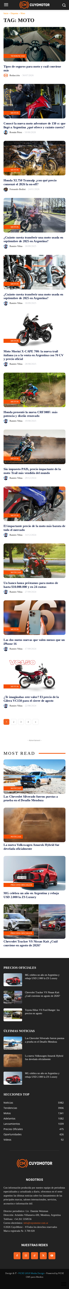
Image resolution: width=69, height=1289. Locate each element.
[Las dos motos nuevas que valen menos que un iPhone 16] (34, 617)
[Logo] (34, 4)
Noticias (16, 572)
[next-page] (36, 722)
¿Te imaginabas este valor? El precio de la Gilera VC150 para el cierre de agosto (31, 699)
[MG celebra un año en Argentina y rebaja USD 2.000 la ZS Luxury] (34, 873)
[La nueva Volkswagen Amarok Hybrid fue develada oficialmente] (34, 825)
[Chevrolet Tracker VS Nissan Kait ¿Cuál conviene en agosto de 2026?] (34, 921)
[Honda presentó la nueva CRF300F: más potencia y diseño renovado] (34, 390)
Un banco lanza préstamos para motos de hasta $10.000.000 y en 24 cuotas (31, 585)
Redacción (15, 75)
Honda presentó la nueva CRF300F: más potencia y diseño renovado (30, 414)
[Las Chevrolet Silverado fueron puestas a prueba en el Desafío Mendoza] (34, 776)
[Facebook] (17, 1255)
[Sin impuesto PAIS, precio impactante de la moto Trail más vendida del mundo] (34, 447)
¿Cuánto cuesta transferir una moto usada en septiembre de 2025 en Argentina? (33, 239)
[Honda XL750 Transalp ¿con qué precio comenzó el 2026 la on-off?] (34, 158)
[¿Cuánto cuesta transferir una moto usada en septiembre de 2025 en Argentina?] (34, 215)
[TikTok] (34, 1255)
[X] (43, 1255)
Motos (15, 113)
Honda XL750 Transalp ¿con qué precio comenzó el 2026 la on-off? (30, 182)
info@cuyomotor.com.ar (36, 1223)
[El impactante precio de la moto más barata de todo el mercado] (34, 503)
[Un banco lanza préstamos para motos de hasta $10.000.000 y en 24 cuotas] (34, 560)
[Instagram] (25, 1255)
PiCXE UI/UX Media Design (31, 1273)
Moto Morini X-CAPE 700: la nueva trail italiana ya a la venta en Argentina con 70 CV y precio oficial (34, 355)
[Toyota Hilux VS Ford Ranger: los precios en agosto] (13, 1014)
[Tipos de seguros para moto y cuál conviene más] (34, 44)
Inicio (6, 13)
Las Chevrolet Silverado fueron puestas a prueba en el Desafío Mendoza (31, 798)
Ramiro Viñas (16, 246)
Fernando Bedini (18, 189)
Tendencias (18, 56)
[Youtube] (51, 1255)
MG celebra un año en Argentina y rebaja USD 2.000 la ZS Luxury (31, 895)
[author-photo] (6, 75)
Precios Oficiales (21, 885)
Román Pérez (16, 132)
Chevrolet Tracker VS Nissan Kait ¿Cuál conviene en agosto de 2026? (31, 943)
